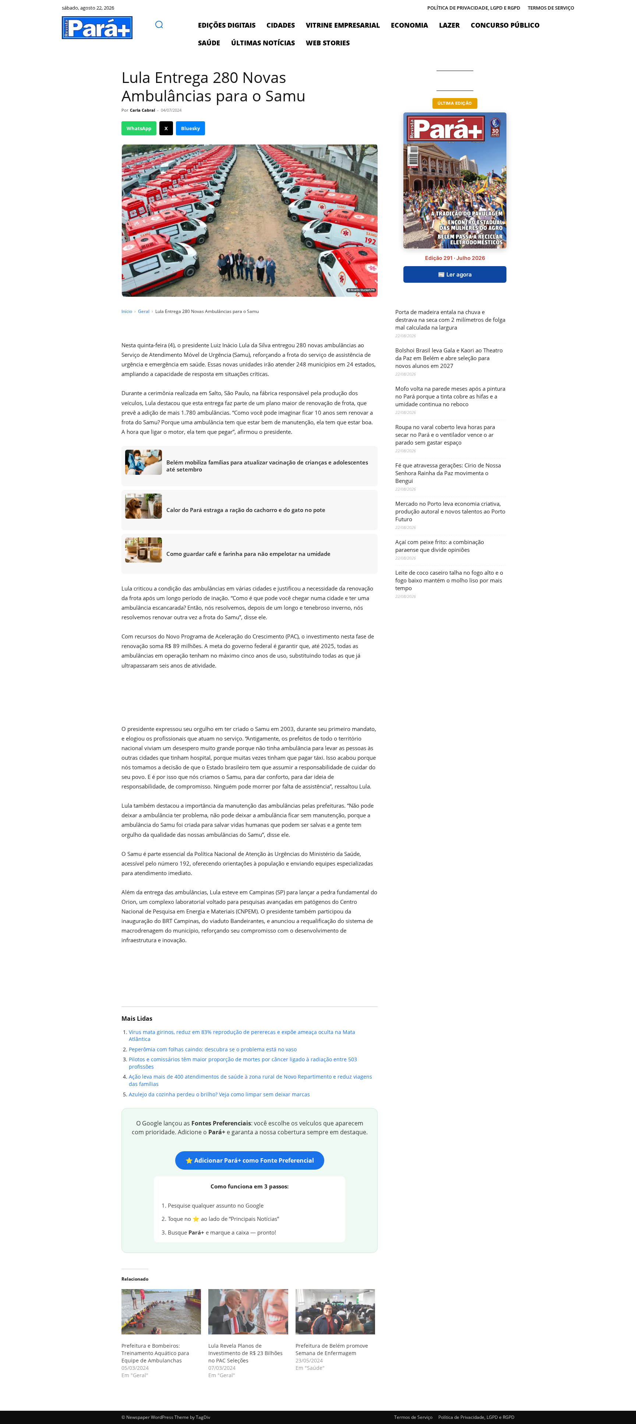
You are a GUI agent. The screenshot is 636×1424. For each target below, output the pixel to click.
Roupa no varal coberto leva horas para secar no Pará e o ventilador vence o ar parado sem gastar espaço (445, 434)
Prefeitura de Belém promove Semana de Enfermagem (332, 1349)
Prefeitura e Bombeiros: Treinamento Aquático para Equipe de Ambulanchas (155, 1353)
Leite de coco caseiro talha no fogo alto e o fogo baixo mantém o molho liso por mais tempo (449, 580)
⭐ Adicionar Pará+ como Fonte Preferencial (250, 1160)
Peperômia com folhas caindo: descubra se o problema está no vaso (213, 1049)
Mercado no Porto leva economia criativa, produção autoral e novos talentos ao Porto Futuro (450, 511)
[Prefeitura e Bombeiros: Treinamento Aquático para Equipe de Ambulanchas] (161, 1312)
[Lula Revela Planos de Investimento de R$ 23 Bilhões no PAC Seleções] (248, 1312)
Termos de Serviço (413, 1417)
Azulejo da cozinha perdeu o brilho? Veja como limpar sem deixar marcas (219, 1094)
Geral (143, 311)
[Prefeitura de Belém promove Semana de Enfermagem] (335, 1312)
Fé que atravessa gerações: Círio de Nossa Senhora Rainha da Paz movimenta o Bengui (448, 473)
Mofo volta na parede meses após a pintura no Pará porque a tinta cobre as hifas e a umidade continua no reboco (450, 396)
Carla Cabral (142, 110)
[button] (159, 24)
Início (126, 311)
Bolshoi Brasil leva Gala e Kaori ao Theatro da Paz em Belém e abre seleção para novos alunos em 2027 (449, 358)
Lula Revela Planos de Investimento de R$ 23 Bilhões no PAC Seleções (245, 1353)
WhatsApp (139, 128)
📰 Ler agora (455, 274)
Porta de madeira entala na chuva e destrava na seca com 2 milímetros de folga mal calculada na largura (450, 319)
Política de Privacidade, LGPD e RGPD (476, 1417)
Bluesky (190, 128)
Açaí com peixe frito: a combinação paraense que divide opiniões (439, 545)
